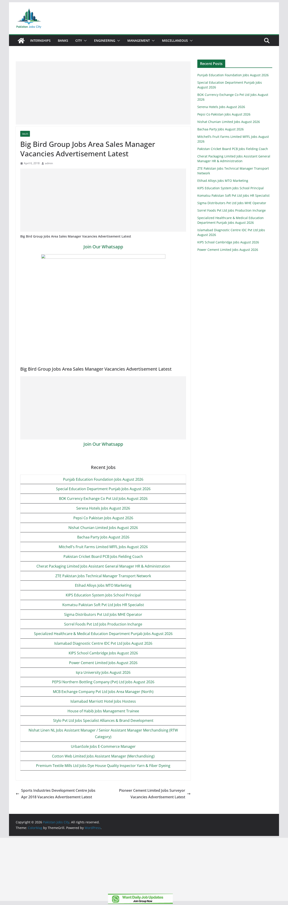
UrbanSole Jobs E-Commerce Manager (103, 746)
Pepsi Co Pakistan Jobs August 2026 (103, 517)
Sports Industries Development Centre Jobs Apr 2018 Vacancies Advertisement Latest (58, 793)
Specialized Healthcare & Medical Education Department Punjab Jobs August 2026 (103, 633)
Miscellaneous (175, 40)
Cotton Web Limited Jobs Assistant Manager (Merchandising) (103, 756)
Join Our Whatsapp (103, 247)
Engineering (104, 40)
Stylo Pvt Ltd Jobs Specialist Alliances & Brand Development (103, 720)
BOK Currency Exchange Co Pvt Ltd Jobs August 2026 (103, 498)
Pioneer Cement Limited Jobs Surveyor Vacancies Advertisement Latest (152, 793)
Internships (40, 40)
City (78, 40)
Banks (63, 40)
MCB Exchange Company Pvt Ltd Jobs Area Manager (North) (103, 691)
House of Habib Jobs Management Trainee (103, 711)
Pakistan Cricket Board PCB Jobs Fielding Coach (103, 556)
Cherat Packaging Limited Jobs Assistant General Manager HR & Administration (103, 566)
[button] (84, 40)
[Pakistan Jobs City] (21, 40)
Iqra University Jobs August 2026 (103, 672)
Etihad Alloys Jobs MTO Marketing (103, 585)
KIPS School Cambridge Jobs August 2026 (103, 653)
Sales (25, 133)
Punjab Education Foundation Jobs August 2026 (103, 479)
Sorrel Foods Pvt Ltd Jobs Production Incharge (103, 624)
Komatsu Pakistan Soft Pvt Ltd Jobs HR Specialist (103, 604)
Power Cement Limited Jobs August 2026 (103, 662)
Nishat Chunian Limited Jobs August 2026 (103, 527)
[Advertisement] (103, 93)
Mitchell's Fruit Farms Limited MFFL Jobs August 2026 (103, 546)
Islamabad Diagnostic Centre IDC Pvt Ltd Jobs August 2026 (103, 643)
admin (49, 163)
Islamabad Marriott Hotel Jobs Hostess (103, 701)
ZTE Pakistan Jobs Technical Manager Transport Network (103, 575)
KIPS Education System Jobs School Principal (103, 595)
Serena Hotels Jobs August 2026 (103, 508)
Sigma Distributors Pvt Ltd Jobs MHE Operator (103, 614)
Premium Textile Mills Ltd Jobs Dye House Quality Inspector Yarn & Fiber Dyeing (103, 765)
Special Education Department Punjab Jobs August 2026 (103, 488)
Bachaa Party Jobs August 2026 (103, 537)
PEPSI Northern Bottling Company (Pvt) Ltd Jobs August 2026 (103, 681)
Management (138, 40)
